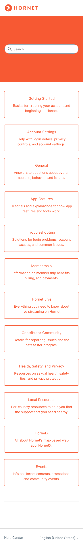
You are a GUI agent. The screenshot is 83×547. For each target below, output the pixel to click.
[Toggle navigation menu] (71, 8)
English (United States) (57, 538)
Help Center (13, 537)
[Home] (21, 8)
